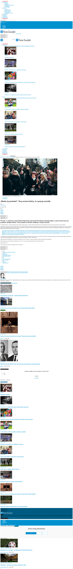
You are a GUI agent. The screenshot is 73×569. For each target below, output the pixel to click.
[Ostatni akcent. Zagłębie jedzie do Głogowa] (10, 131)
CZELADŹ (7, 4)
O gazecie (4, 27)
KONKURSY (5, 16)
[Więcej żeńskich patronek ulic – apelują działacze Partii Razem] (6, 292)
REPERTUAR (5, 17)
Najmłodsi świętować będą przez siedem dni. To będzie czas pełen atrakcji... (16, 419)
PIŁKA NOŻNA (20, 97)
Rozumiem (16, 526)
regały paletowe (56, 525)
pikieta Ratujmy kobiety (7, 256)
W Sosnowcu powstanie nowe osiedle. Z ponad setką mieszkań (17, 272)
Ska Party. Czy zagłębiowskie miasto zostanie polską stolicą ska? (18, 94)
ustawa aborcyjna (5, 262)
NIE (42, 533)
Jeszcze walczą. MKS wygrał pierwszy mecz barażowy (16, 121)
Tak (4, 373)
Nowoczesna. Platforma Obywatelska (9, 252)
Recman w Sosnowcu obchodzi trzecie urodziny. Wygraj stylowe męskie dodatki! (18, 336)
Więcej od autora (14, 283)
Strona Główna (3, 157)
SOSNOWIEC (7, 7)
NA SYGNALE (5, 13)
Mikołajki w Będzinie (9, 57)
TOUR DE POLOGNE (9, 12)
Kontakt (4, 25)
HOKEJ (6, 9)
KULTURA (5, 15)
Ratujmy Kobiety (5, 259)
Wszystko (6, 46)
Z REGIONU (5, 2)
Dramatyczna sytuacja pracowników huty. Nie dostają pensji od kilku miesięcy (17, 308)
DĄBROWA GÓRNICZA (9, 5)
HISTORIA (5, 14)
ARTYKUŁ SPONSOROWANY (6, 562)
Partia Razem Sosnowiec (7, 255)
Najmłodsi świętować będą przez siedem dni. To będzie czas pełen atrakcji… (20, 82)
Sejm (3, 260)
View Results (36, 378)
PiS (3, 257)
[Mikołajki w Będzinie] (10, 54)
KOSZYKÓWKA (14, 97)
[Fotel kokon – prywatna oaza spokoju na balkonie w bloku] (9, 561)
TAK (31, 533)
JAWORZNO (7, 6)
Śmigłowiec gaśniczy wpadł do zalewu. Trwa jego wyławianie (13, 506)
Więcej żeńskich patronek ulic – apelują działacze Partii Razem (14, 295)
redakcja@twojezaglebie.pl (12, 517)
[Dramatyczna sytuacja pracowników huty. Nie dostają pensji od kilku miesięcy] (6, 304)
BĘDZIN (6, 3)
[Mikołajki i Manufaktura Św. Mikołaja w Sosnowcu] (10, 66)
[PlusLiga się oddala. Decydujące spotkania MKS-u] (10, 143)
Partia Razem (5, 254)
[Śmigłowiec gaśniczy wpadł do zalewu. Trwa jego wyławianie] (6, 503)
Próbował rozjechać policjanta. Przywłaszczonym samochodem (17, 271)
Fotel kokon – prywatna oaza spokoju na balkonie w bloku (13, 565)
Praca (3, 28)
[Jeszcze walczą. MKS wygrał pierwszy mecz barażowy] (10, 118)
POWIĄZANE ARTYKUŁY (5, 283)
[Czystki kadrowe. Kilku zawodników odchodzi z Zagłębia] (10, 106)
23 (0, 207)
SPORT (4, 8)
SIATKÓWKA (7, 11)
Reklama (4, 26)
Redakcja (2, 338)
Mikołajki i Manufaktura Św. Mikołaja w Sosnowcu (15, 69)
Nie (4, 374)
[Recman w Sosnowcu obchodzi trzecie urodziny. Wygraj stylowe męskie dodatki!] (6, 490)
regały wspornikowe (50, 525)
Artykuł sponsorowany (4, 552)
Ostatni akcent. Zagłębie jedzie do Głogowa (14, 134)
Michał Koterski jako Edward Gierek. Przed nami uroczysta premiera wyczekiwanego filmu (20, 364)
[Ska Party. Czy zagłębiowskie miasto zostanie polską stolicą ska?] (10, 91)
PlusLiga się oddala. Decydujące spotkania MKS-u (15, 146)
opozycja (4, 253)
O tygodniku (5, 522)
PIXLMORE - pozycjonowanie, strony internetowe (30, 525)
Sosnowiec (4, 261)
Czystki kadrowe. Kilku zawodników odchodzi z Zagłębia (17, 109)
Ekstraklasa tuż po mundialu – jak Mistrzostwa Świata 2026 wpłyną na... (16, 550)
